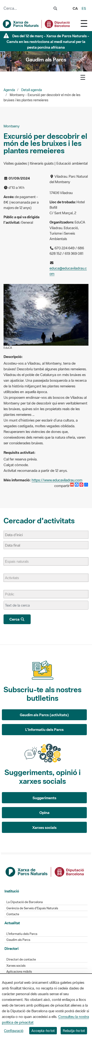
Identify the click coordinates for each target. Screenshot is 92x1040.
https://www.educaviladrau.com (57, 480)
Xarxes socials (44, 827)
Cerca (14, 619)
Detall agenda (31, 90)
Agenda (9, 90)
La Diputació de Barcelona (24, 902)
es (84, 8)
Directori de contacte (21, 959)
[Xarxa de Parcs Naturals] (36, 24)
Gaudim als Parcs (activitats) (44, 714)
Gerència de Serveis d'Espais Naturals (32, 908)
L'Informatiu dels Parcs (44, 729)
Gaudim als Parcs (18, 940)
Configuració (13, 1030)
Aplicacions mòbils (19, 972)
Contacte (12, 914)
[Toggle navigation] (84, 23)
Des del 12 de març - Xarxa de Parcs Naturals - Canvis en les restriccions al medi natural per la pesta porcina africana (48, 41)
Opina (44, 812)
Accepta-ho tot (43, 1030)
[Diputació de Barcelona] (45, 871)
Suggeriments (44, 797)
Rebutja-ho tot (74, 1030)
